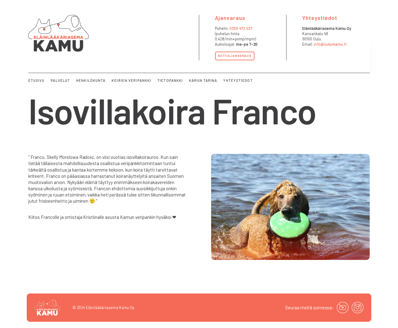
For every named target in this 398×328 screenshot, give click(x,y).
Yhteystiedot (237, 80)
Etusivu (36, 80)
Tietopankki (170, 80)
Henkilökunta (90, 80)
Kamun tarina (203, 80)
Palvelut (60, 80)
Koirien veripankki (131, 80)
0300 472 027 (240, 28)
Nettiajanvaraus (234, 56)
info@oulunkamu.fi (330, 44)
